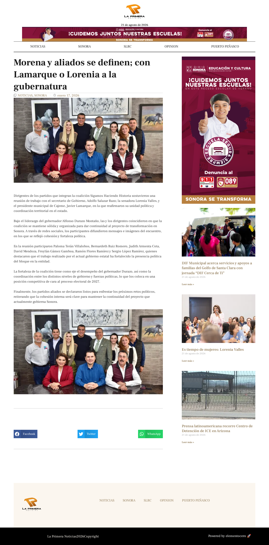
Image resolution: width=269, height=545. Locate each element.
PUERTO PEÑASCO (225, 46)
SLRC (128, 46)
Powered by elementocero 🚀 (229, 536)
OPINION (171, 46)
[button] (25, 434)
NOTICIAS (37, 46)
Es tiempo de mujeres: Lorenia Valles (213, 349)
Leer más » (188, 284)
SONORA (84, 46)
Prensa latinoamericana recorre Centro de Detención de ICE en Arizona (217, 428)
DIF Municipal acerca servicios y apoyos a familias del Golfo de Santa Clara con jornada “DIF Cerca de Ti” (217, 268)
